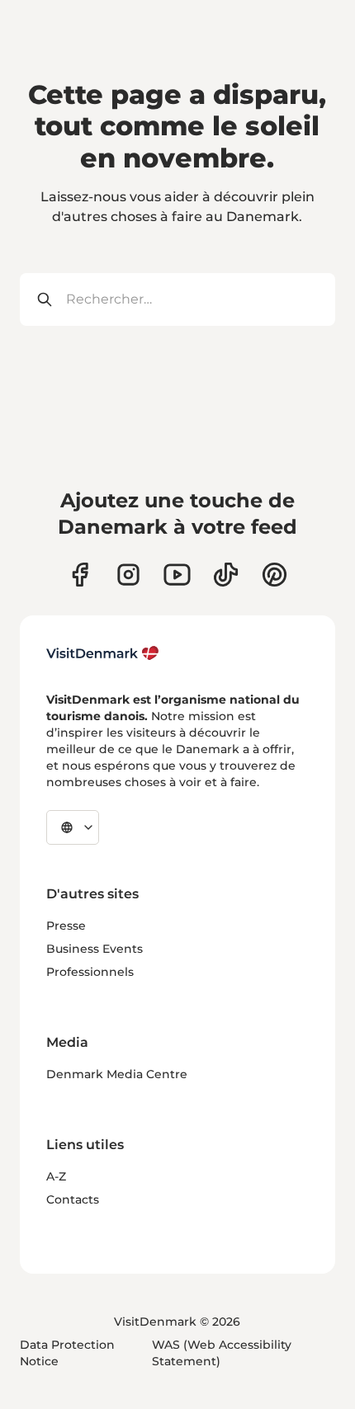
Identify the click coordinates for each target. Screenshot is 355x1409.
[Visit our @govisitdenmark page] (225, 574)
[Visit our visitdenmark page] (177, 574)
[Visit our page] (128, 574)
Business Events (94, 948)
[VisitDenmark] (102, 653)
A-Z (56, 1176)
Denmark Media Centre (116, 1074)
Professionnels (90, 971)
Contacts (72, 1199)
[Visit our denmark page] (79, 574)
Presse (66, 925)
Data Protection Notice (67, 1353)
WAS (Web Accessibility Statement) (221, 1353)
